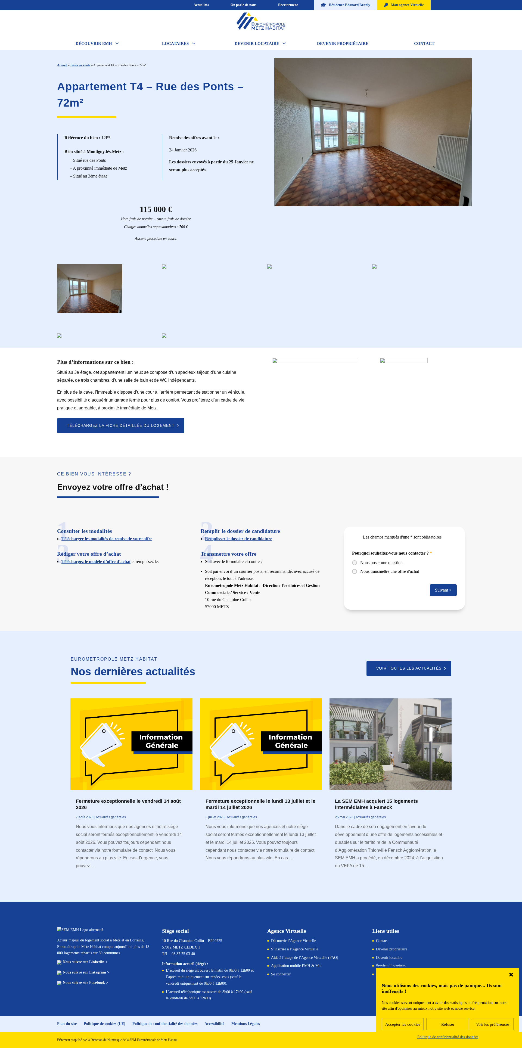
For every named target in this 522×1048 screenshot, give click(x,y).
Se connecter (281, 974)
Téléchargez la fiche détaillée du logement (121, 425)
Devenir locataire (389, 958)
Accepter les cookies (402, 1024)
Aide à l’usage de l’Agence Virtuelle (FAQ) (304, 958)
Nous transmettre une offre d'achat (389, 571)
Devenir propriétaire (391, 949)
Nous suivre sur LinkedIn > (85, 962)
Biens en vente (80, 65)
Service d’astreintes (391, 966)
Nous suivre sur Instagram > (86, 972)
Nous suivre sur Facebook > (85, 983)
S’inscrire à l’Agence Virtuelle (294, 949)
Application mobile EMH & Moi (296, 966)
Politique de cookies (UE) (104, 1024)
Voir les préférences (492, 1024)
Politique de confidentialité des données (447, 1037)
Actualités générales (111, 817)
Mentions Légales (245, 1024)
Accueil (62, 65)
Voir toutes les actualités (409, 668)
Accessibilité (214, 1024)
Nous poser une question (381, 562)
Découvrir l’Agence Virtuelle (293, 941)
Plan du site (67, 1024)
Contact (382, 941)
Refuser (447, 1024)
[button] (511, 974)
